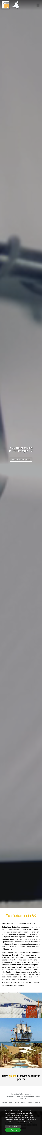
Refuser (14, 1126)
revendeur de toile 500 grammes (19, 1096)
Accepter (14, 1130)
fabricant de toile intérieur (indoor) (23, 1094)
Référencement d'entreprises (13, 1102)
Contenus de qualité (32, 1102)
